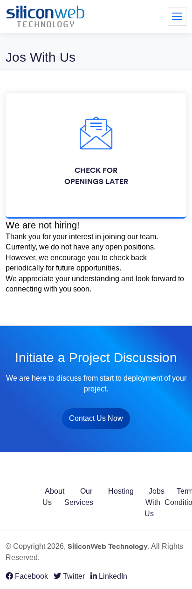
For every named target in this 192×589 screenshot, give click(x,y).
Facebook (30, 576)
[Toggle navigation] (177, 16)
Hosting (121, 491)
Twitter (73, 576)
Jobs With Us (154, 502)
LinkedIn (112, 576)
